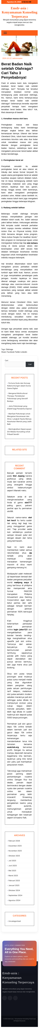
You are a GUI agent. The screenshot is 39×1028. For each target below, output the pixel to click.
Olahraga (9, 349)
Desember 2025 (15, 846)
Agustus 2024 (14, 900)
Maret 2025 (13, 875)
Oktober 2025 (14, 856)
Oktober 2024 (14, 890)
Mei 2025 (12, 870)
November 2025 (15, 851)
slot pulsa (11, 694)
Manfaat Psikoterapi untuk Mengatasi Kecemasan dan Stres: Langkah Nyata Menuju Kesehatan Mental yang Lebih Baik (19, 419)
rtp (30, 553)
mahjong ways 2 (23, 582)
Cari (6, 360)
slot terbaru (32, 243)
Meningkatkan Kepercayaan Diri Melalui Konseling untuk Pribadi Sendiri (19, 431)
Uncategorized (14, 921)
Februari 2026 (14, 841)
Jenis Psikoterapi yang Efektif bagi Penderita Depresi (19, 407)
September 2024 (15, 895)
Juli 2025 (12, 861)
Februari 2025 (14, 880)
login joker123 (20, 629)
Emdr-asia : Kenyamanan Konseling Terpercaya (19, 12)
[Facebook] (4, 998)
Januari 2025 (13, 885)
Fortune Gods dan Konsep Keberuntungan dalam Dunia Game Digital (19, 385)
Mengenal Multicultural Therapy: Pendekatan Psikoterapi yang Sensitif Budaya (17, 397)
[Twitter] (10, 998)
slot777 (28, 502)
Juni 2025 (12, 865)
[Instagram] (15, 998)
